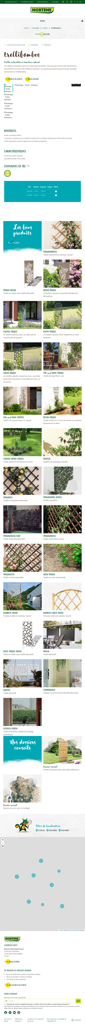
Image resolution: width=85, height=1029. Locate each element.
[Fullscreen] (2, 846)
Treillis (45, 28)
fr (74, 2)
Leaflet (61, 930)
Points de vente (15, 79)
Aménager (35, 28)
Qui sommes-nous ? (11, 2)
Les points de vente (27, 2)
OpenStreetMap (74, 930)
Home (26, 28)
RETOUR (46, 34)
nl (77, 2)
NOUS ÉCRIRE (33, 79)
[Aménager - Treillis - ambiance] (48, 85)
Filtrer (16, 243)
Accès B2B (55, 2)
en (80, 2)
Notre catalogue (42, 2)
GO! (78, 1001)
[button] (74, 84)
